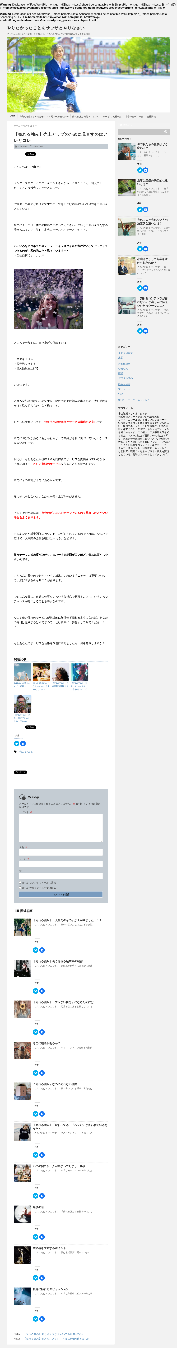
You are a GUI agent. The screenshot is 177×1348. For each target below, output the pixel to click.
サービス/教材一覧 (112, 116)
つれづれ (123, 368)
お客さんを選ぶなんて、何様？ (22, 685)
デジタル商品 (125, 378)
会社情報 (151, 116)
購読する (127, 124)
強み (120, 393)
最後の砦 (38, 1207)
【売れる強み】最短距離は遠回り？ (60, 685)
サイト (22, 870)
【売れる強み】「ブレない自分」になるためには (64, 1002)
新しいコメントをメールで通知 (39, 882)
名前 (23, 847)
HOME (12, 116)
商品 (120, 373)
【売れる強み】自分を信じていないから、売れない (22, 718)
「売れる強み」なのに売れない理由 (56, 1084)
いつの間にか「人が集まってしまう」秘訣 (60, 1166)
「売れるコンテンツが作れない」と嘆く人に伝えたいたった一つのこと (152, 302)
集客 (120, 357)
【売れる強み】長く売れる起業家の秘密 (59, 961)
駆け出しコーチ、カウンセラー (135, 400)
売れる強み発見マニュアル (85, 116)
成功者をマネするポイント (49, 1248)
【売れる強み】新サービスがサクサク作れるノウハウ (79, 686)
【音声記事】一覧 (134, 116)
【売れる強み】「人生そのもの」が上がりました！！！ (69, 920)
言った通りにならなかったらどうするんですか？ (41, 686)
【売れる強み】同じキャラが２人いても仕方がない (54, 1334)
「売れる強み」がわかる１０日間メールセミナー (44, 116)
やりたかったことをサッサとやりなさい (46, 27)
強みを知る (26, 751)
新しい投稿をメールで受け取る (39, 887)
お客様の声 (124, 364)
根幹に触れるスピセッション (51, 1289)
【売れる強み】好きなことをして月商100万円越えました (57, 1338)
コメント (25, 812)
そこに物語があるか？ (46, 1043)
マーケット (124, 389)
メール (24, 859)
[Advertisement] (144, 479)
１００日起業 (125, 352)
